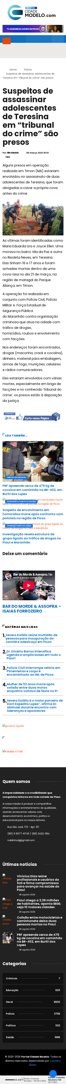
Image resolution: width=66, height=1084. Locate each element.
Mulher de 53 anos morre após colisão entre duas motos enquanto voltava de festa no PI (32, 687)
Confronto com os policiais (21, 501)
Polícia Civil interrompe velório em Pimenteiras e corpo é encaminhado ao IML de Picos (33, 671)
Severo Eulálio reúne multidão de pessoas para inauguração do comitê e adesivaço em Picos (31, 638)
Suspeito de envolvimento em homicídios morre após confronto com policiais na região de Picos (33, 514)
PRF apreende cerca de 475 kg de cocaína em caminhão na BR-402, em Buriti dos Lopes (32, 490)
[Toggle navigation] (7, 41)
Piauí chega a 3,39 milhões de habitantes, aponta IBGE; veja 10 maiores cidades (39, 903)
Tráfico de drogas (16, 477)
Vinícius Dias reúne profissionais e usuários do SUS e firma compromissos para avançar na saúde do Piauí (38, 883)
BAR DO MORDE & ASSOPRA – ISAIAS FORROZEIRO (32, 608)
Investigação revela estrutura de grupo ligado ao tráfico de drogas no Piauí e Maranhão (32, 538)
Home (13, 69)
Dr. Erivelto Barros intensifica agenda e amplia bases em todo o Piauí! (34, 654)
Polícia (28, 69)
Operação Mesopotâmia (19, 526)
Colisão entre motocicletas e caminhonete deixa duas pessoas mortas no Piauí (39, 920)
